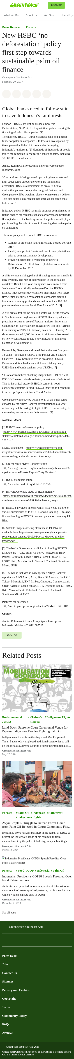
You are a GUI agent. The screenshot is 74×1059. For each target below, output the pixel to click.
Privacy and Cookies (15, 990)
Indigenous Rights (58, 717)
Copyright (9, 998)
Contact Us (9, 973)
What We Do (11, 15)
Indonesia (38, 812)
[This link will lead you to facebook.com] (4, 941)
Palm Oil (37, 717)
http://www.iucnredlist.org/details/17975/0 (26, 484)
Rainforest (55, 812)
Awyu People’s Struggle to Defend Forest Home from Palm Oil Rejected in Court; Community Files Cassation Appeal (35, 825)
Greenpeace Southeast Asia (26, 926)
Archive (7, 1033)
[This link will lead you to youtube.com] (19, 941)
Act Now (49, 15)
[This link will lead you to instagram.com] (26, 941)
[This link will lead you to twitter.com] (11, 941)
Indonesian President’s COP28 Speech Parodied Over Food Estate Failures (37, 878)
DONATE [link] (56, 5)
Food (21, 870)
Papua (35, 721)
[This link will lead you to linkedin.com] (33, 941)
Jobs (5, 964)
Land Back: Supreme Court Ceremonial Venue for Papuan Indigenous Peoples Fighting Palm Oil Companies (35, 729)
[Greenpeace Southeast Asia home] (28, 5)
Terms (6, 1007)
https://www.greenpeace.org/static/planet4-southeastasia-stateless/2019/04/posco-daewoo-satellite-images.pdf (34, 537)
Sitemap (7, 981)
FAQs (6, 1024)
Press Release (11, 27)
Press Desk (9, 956)
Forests (31, 27)
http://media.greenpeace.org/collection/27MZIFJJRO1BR (35, 606)
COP (30, 870)
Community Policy (14, 1015)
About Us (31, 15)
